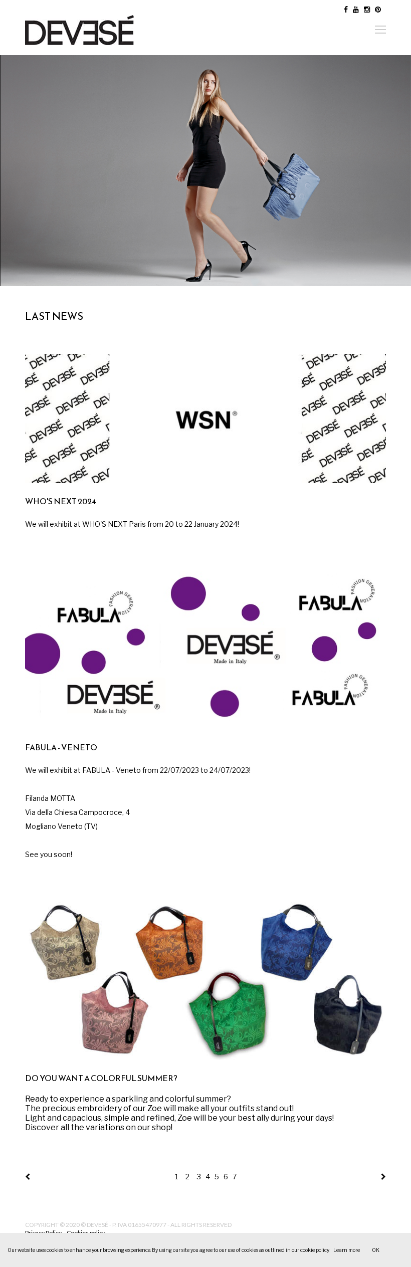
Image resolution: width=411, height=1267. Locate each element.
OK (375, 1250)
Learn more (346, 1250)
